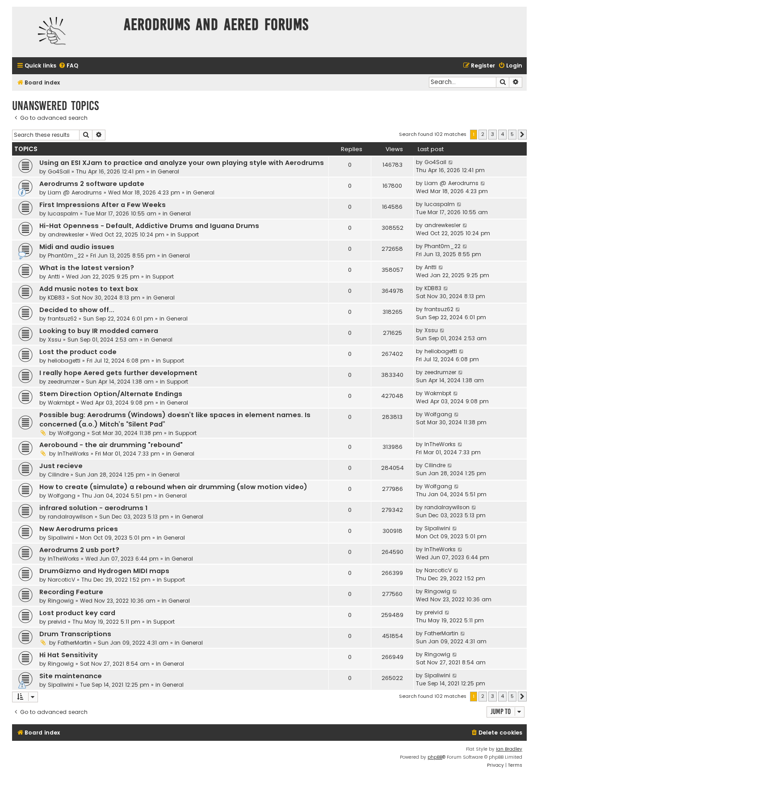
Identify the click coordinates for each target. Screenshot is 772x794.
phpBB (435, 757)
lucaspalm (63, 213)
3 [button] (492, 134)
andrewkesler (66, 234)
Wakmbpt (61, 402)
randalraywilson (70, 516)
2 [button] (482, 134)
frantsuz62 (62, 318)
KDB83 (56, 297)
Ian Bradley (509, 749)
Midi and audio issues (76, 246)
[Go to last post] (451, 162)
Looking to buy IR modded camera (98, 330)
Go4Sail (59, 171)
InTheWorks (73, 453)
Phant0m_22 (66, 255)
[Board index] (65, 32)
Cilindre (58, 474)
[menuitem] (68, 66)
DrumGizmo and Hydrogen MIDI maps (104, 570)
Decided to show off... (76, 309)
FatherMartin (75, 642)
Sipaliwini (61, 537)
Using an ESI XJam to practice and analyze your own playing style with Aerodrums (181, 162)
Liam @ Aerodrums (75, 192)
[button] (522, 134)
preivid (57, 621)
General (168, 171)
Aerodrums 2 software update (91, 183)
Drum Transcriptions (75, 633)
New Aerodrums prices (78, 528)
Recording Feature (71, 591)
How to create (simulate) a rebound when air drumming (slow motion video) (173, 486)
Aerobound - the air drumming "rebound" (111, 444)
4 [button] (502, 134)
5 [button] (512, 134)
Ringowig (61, 600)
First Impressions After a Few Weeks (102, 204)
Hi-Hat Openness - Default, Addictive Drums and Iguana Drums (149, 225)
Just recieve (61, 465)
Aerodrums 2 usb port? (79, 549)
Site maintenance (70, 676)
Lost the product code (78, 351)
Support (188, 234)
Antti (54, 276)
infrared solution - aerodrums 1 (93, 507)
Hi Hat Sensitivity (68, 654)
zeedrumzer (64, 381)
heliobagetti (64, 360)
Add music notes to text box (88, 288)
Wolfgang (71, 433)
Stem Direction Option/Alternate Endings (110, 393)
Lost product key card (77, 612)
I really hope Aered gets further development (118, 372)
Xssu (54, 339)
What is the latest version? (86, 267)
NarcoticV (61, 579)
